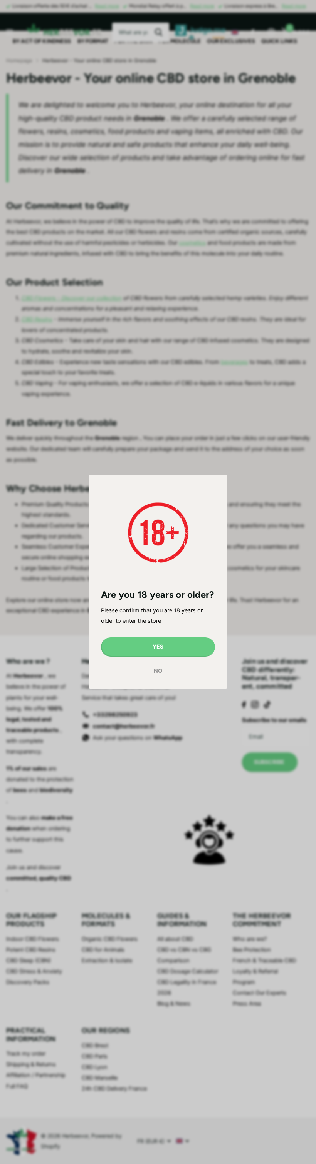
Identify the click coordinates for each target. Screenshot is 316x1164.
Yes (158, 647)
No (158, 670)
